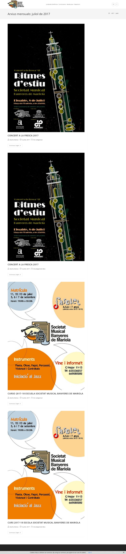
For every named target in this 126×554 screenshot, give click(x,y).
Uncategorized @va (39, 269)
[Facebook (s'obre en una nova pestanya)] (113, 4)
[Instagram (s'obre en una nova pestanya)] (117, 4)
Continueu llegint (15, 146)
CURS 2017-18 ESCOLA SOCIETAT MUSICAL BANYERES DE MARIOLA (44, 522)
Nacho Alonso (14, 140)
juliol (117, 13)
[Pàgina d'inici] (109, 13)
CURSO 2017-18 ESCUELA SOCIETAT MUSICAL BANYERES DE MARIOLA (45, 393)
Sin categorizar (38, 140)
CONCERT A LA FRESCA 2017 (23, 135)
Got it (90, 552)
